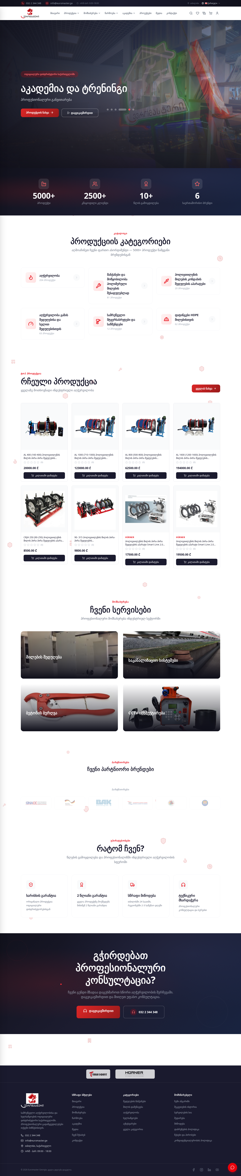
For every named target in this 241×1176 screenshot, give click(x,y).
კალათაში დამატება (46, 475)
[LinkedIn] (209, 1170)
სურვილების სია (183, 1112)
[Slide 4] (119, 115)
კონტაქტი (171, 13)
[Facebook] (194, 1170)
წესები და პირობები (185, 1134)
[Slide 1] (108, 115)
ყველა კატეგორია (133, 1129)
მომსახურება (91, 13)
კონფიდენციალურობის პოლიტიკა (193, 1140)
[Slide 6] (130, 115)
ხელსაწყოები (130, 1118)
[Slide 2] (112, 115)
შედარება (179, 1118)
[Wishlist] (198, 13)
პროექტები (145, 13)
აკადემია (127, 13)
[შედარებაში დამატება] (63, 415)
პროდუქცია (70, 13)
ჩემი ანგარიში (182, 1101)
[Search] (191, 13)
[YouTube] (217, 1170)
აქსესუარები (129, 1123)
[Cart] (211, 13)
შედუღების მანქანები (134, 1101)
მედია (159, 13)
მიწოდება (179, 1123)
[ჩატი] (232, 1167)
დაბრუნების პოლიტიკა (186, 1129)
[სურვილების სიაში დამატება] (63, 408)
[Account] (217, 13)
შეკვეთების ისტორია (185, 1106)
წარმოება (110, 13)
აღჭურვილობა (131, 1112)
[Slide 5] (123, 115)
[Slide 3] (116, 115)
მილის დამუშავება (133, 1106)
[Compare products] (204, 13)
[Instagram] (201, 1170)
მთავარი (55, 13)
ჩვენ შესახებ (78, 1134)
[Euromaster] (30, 13)
